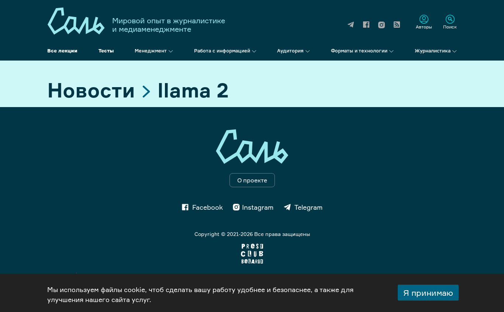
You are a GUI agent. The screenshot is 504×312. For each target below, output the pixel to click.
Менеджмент (151, 51)
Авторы (424, 26)
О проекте (252, 180)
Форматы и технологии (359, 51)
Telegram (308, 207)
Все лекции (62, 51)
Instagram (257, 207)
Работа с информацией (222, 51)
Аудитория (290, 51)
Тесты (106, 51)
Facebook (207, 207)
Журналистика (433, 51)
